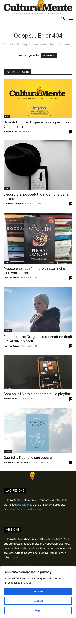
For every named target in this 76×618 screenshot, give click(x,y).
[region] (38, 592)
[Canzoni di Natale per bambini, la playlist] (38, 372)
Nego (38, 610)
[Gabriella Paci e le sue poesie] (38, 430)
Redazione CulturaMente (17, 462)
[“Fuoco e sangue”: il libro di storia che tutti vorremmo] (38, 238)
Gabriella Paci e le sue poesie (28, 457)
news (7, 116)
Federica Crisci (11, 277)
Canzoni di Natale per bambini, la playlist (37, 394)
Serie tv (8, 330)
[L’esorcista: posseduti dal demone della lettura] (38, 165)
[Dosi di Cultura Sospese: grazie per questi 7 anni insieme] (38, 98)
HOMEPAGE (49, 55)
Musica (8, 388)
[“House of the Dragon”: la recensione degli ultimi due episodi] (38, 309)
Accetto (38, 591)
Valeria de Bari (11, 398)
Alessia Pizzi (10, 131)
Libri (6, 188)
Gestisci (38, 600)
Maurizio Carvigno (13, 203)
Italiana (8, 451)
